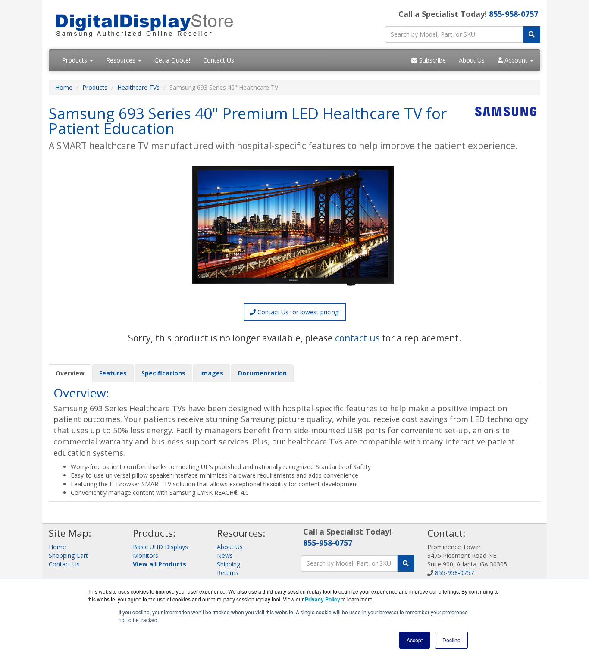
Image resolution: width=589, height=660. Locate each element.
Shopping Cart (68, 555)
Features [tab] (113, 373)
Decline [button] (451, 640)
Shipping (228, 564)
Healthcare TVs (138, 87)
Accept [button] (415, 640)
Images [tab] (211, 373)
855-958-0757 (513, 14)
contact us (357, 338)
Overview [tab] (70, 373)
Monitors (145, 555)
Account (516, 60)
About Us (472, 60)
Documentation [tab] (262, 373)
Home (63, 87)
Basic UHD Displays (160, 547)
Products (75, 60)
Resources (121, 60)
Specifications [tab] (163, 373)
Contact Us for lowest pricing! (298, 312)
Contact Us (218, 60)
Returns (227, 573)
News (225, 555)
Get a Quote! (172, 60)
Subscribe (431, 60)
